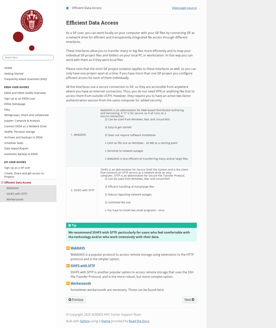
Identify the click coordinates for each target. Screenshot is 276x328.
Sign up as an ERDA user (19, 98)
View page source (184, 8)
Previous (77, 299)
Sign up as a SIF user (17, 167)
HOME (8, 68)
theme (105, 321)
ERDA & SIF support (29, 5)
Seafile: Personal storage (19, 131)
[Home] (67, 7)
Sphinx (85, 321)
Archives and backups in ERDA (23, 137)
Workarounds (15, 199)
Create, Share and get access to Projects (24, 174)
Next (188, 299)
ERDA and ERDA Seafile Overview (25, 93)
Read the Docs (139, 321)
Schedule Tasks (13, 143)
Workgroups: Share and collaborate (26, 115)
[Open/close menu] (2, 182)
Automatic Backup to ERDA (21, 154)
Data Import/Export (16, 148)
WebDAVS (13, 188)
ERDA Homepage (14, 104)
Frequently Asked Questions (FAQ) (25, 79)
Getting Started (13, 73)
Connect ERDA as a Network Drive (25, 126)
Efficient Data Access (17, 182)
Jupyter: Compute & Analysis (22, 120)
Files (7, 109)
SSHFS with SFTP (17, 193)
